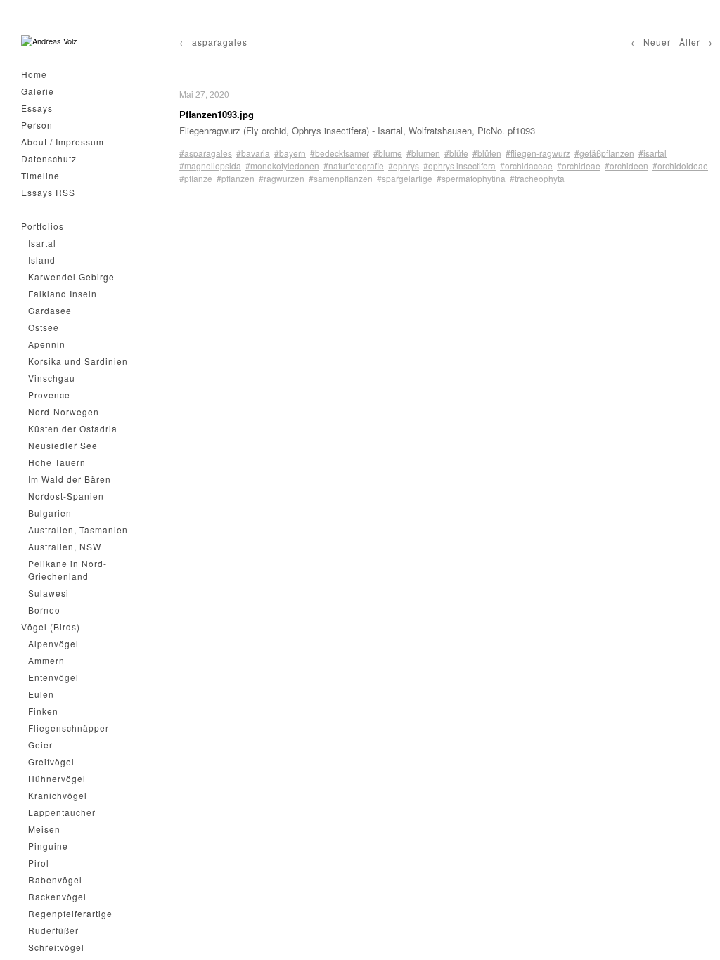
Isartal (42, 243)
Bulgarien (50, 513)
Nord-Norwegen (63, 411)
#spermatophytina (471, 178)
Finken (43, 711)
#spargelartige (404, 178)
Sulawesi (48, 593)
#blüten (486, 153)
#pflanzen (236, 178)
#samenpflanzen (341, 178)
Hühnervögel (57, 778)
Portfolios (42, 226)
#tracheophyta (537, 178)
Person (37, 125)
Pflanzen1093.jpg (216, 114)
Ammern (46, 660)
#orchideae (578, 165)
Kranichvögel (57, 795)
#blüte (456, 153)
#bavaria (253, 153)
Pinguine (48, 846)
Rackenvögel (57, 896)
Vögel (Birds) (50, 627)
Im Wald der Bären (69, 479)
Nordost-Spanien (66, 496)
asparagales (220, 42)
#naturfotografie (353, 165)
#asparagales (205, 153)
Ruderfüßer (53, 930)
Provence (49, 395)
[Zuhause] (49, 41)
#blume (387, 153)
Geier (40, 745)
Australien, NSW (64, 546)
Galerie (37, 91)
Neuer (657, 42)
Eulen (41, 694)
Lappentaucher (62, 812)
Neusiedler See (63, 445)
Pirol (38, 863)
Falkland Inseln (62, 293)
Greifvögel (51, 761)
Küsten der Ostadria (72, 428)
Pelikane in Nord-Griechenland (67, 569)
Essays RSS (48, 192)
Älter (689, 42)
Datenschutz (49, 158)
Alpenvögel (53, 643)
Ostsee (43, 327)
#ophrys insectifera (459, 165)
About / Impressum (62, 142)
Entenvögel (53, 677)
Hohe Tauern (57, 462)
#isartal (652, 153)
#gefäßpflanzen (604, 153)
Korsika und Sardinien (78, 361)
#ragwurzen (281, 178)
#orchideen (626, 165)
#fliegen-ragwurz (538, 153)
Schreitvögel (56, 947)
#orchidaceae (526, 165)
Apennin (46, 344)
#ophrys (403, 165)
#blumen (423, 153)
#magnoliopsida (210, 165)
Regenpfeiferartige (70, 913)
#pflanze (195, 178)
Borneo (44, 610)
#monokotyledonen (282, 165)
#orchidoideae (680, 165)
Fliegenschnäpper (68, 728)
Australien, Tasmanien (78, 530)
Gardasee (50, 310)
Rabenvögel (55, 880)
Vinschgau (51, 378)
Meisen (44, 829)
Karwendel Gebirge (71, 277)
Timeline (40, 175)
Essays (37, 108)
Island (42, 260)
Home (34, 74)
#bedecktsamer (339, 153)
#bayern (290, 153)
